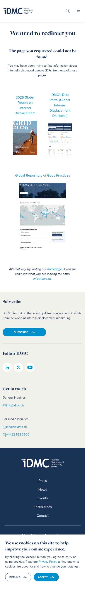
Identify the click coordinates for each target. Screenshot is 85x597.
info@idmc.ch (42, 278)
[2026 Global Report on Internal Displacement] (25, 137)
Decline (14, 577)
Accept (43, 577)
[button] (68, 12)
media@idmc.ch (16, 427)
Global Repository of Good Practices (42, 175)
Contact (43, 515)
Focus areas (43, 506)
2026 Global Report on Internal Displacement (25, 105)
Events (42, 498)
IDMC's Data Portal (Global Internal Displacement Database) (59, 105)
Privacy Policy (48, 561)
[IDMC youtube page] (29, 367)
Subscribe (21, 332)
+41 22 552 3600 (17, 434)
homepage (54, 269)
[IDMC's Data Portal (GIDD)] (60, 140)
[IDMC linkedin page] (7, 367)
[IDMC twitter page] (18, 367)
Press (43, 480)
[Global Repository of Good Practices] (42, 216)
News (42, 489)
